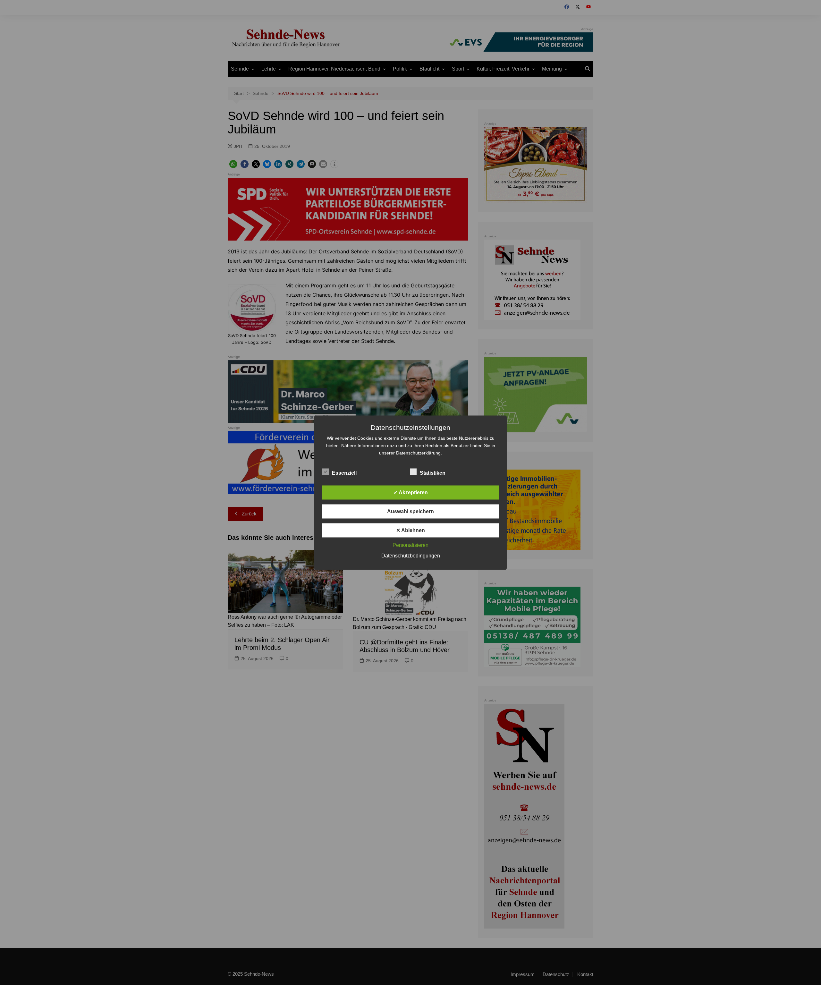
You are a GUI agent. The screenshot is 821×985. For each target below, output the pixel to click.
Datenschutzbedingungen (410, 555)
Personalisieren (410, 545)
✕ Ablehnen (410, 530)
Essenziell (344, 472)
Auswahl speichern (410, 511)
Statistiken (432, 472)
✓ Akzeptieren (411, 492)
